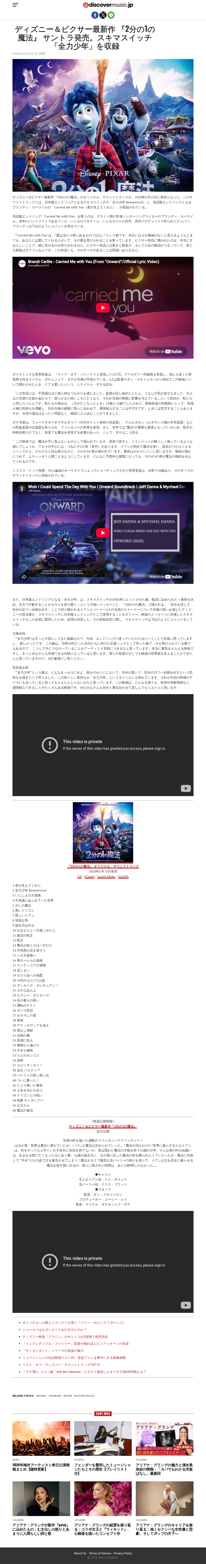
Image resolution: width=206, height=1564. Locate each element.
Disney (42, 1396)
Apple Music (106, 876)
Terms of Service (100, 1553)
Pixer (68, 1396)
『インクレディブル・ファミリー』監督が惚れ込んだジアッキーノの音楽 (76, 1344)
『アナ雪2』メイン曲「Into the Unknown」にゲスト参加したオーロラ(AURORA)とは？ (84, 1372)
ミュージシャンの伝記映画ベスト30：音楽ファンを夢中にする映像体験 (74, 1358)
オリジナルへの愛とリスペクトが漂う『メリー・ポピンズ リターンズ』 (74, 1323)
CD (79, 876)
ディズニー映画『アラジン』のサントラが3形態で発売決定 (65, 1337)
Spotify (123, 876)
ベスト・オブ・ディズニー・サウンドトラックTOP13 (61, 1365)
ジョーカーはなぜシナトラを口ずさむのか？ (55, 1330)
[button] (15, 5)
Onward (55, 1396)
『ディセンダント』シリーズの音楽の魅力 (53, 1351)
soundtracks (85, 1396)
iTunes (89, 876)
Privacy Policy (123, 1553)
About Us (80, 1553)
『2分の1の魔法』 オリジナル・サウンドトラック (103, 866)
